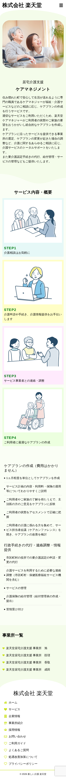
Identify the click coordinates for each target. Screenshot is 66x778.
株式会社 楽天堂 (22, 5)
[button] (61, 5)
